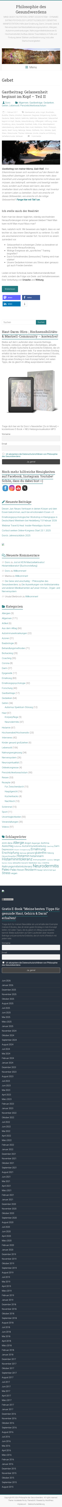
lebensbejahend (48, 124)
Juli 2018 (6, 1327)
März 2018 (7, 1345)
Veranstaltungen (10, 821)
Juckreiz (50, 860)
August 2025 (7, 1003)
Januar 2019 (7, 1300)
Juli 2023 (6, 1081)
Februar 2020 (8, 1245)
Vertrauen (19, 136)
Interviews (7, 737)
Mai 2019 (6, 1282)
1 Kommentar (35, 136)
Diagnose (35, 115)
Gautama (5, 118)
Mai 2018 (6, 1336)
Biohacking (7, 653)
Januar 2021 (7, 1199)
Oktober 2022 (8, 1117)
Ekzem (16, 850)
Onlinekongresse (10, 767)
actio (38, 112)
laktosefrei (17, 863)
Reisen (5, 777)
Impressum (21, 1504)
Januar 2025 (7, 1026)
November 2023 (9, 1072)
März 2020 (7, 1240)
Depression (27, 115)
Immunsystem (39, 860)
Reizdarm (31, 869)
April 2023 (6, 1095)
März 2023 (7, 1099)
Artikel (5, 623)
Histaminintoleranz (17, 859)
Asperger (36, 843)
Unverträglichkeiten (11, 816)
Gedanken (49, 102)
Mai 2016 (6, 1446)
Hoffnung (48, 121)
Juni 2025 (6, 1012)
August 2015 (7, 1487)
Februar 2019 (8, 1295)
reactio (4, 130)
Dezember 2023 (9, 1067)
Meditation (38, 127)
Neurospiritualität (10, 762)
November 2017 (9, 1364)
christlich (18, 115)
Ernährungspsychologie (13, 683)
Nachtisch (10, 801)
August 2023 (7, 1076)
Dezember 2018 (9, 1304)
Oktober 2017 (8, 1368)
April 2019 (6, 1286)
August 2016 (7, 1432)
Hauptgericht (11, 791)
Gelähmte (25, 118)
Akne (10, 843)
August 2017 (7, 1377)
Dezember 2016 (9, 1414)
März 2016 (7, 1455)
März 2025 (7, 1022)
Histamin (6, 727)
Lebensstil (14, 105)
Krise (40, 124)
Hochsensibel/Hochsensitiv (15, 732)
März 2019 (7, 1291)
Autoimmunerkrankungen (14, 633)
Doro (7, 102)
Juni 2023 (6, 1085)
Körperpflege (11, 717)
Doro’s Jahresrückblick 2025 (16, 535)
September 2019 (9, 1268)
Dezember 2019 (9, 1254)
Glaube (17, 121)
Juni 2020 (6, 1231)
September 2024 (9, 1040)
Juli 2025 (6, 1008)
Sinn (42, 130)
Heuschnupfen (9, 856)
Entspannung (45, 115)
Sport (4, 812)
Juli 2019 (6, 1277)
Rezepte (6, 782)
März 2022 (7, 1140)
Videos (5, 826)
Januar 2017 (7, 1409)
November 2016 (9, 1418)
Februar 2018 (8, 1350)
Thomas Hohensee (25, 133)
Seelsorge (21, 130)
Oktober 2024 (8, 1035)
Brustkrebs (50, 112)
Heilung (50, 853)
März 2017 (7, 1400)
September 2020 (9, 1218)
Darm (4, 668)
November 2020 (9, 1209)
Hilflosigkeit (39, 121)
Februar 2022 (8, 1145)
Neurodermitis (12, 722)
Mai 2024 (6, 1054)
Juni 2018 (6, 1332)
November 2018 (9, 1309)
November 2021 (9, 1158)
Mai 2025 (6, 1017)
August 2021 (7, 1172)
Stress (4, 133)
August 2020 (7, 1222)
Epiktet (53, 115)
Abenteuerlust (30, 112)
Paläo (13, 869)
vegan (14, 873)
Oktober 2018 (8, 1313)
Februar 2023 (8, 1104)
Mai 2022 (6, 1131)
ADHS (4, 843)
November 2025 (9, 994)
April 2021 (6, 1186)
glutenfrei (40, 852)
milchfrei (45, 863)
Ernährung (7, 678)
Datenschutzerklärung (36, 1504)
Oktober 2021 (8, 1163)
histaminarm (37, 856)
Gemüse (23, 853)
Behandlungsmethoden (13, 648)
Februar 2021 (8, 1195)
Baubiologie (8, 643)
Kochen (4, 863)
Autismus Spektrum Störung (19, 707)
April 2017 (6, 1396)
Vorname (6, 434)
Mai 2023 (6, 1090)
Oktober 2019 (8, 1263)
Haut (4, 713)
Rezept (40, 870)
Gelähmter (33, 118)
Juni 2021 (6, 1177)
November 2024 (9, 1031)
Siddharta (35, 130)
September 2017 (9, 1373)
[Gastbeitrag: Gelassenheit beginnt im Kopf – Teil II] (31, 142)
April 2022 (6, 1136)
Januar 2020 (7, 1250)
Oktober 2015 (8, 1478)
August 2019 (7, 1272)
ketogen (57, 860)
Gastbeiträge (36, 102)
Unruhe (35, 133)
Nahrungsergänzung (12, 752)
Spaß (54, 130)
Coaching (6, 658)
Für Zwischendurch (14, 786)
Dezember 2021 (9, 1154)
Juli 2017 (6, 1382)
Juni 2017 (6, 1386)
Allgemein (23, 102)
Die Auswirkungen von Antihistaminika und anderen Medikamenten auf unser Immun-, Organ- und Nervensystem (31, 588)
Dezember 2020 (9, 1204)
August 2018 (7, 1323)
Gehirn (5, 105)
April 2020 (6, 1236)
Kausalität (20, 124)
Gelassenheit (42, 118)
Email (4, 444)
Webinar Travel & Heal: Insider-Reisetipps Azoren (26, 525)
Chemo (11, 115)
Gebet (12, 118)
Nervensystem (9, 757)
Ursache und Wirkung (47, 133)
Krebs (35, 124)
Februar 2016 (8, 1459)
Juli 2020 (6, 1227)
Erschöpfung (10, 852)
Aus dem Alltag (9, 628)
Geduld (17, 118)
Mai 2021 (6, 1181)
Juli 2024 (6, 1049)
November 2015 (9, 1473)
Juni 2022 (6, 1126)
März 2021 (7, 1190)
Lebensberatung (8, 127)
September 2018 (9, 1318)
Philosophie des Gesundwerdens (31, 9)
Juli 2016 (6, 1437)
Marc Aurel (29, 127)
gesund (30, 853)
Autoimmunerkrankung (34, 846)
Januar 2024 (7, 1063)
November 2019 (9, 1259)
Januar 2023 (7, 1108)
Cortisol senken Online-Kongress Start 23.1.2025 (26, 530)
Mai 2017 (6, 1391)
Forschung (7, 688)
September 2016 (9, 1427)
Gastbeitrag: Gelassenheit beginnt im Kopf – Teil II (25, 94)
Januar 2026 (7, 985)
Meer (40, 863)
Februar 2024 (8, 1058)
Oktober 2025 (8, 999)
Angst (42, 112)
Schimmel (7, 807)
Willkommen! (19, 571)
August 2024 (7, 1044)
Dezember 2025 (9, 990)
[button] (12, 297)
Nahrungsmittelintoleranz (17, 866)
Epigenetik (7, 673)
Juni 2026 (6, 981)
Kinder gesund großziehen (15, 742)
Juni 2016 (6, 1441)
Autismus (17, 846)
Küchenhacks (11, 796)
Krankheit (28, 124)
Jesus (13, 124)
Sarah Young (12, 130)
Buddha (5, 115)
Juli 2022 (6, 1122)
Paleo (6, 869)
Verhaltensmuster (8, 136)
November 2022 (9, 1113)
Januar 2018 (7, 1355)
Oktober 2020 (8, 1213)
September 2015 (9, 1482)
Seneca (28, 130)
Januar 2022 (7, 1149)
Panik (45, 127)
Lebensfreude (20, 127)
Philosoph (52, 127)
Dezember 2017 (9, 1359)
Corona (5, 663)
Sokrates (48, 130)
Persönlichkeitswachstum (33, 105)
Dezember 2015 (9, 1469)
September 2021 (9, 1168)
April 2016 (6, 1450)
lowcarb (24, 863)
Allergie (18, 843)
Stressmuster (12, 133)
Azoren (5, 638)
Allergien (6, 613)
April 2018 (6, 1341)
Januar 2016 (7, 1464)
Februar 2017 (8, 1405)
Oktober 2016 (8, 1423)
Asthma (45, 843)
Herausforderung (27, 121)
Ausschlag (7, 846)
